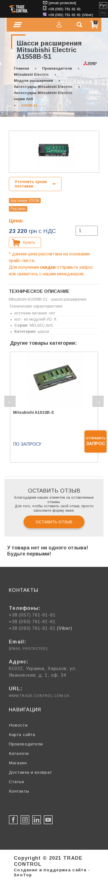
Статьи (16, 781)
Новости (18, 725)
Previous (10, 401)
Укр (103, 13)
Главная (21, 68)
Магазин (18, 762)
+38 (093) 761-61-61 (64, 9)
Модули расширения (33, 80)
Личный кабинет (59, 25)
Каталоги (19, 753)
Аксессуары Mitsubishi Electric (43, 87)
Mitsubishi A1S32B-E (33, 412)
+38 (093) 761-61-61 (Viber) (70, 15)
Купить (29, 242)
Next (98, 401)
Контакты (19, 791)
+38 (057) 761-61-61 (32, 615)
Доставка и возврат (30, 772)
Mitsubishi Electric (31, 74)
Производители (57, 68)
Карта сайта (22, 734)
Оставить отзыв (54, 522)
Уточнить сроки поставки (31, 184)
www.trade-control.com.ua (39, 696)
